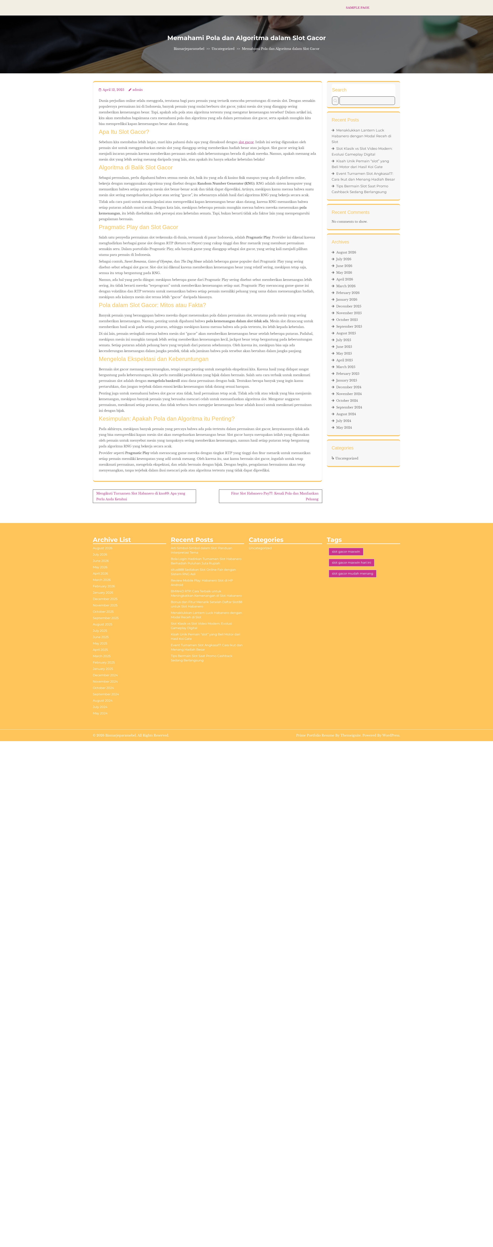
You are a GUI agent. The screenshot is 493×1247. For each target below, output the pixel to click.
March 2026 (345, 286)
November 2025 (349, 313)
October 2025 (347, 320)
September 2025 (349, 326)
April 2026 (344, 279)
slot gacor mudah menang (352, 573)
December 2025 (348, 306)
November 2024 (349, 394)
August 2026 (346, 252)
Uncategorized (223, 49)
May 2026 (344, 273)
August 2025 (346, 333)
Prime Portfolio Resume (315, 735)
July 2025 (343, 340)
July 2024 (343, 421)
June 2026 (344, 266)
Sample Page (357, 7)
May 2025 (344, 353)
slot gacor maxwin (346, 551)
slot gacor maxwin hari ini (351, 562)
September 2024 (349, 407)
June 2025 (344, 347)
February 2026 (348, 293)
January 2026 (346, 299)
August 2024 (346, 414)
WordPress (390, 735)
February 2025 (347, 374)
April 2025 (344, 360)
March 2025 (345, 367)
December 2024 (348, 387)
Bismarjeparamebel (189, 49)
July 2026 (343, 259)
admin (137, 90)
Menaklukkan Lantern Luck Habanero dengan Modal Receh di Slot (361, 136)
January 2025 (346, 380)
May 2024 (344, 427)
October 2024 (347, 401)
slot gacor (246, 142)
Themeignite (350, 735)
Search (339, 89)
